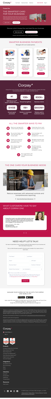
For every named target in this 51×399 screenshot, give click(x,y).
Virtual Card (42, 67)
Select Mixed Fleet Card (8, 350)
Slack (4, 367)
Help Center (5, 384)
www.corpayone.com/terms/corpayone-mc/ (36, 315)
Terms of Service (39, 393)
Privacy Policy (34, 276)
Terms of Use (25, 393)
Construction (6, 375)
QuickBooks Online (7, 363)
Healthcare (5, 377)
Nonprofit (5, 374)
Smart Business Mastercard (9, 355)
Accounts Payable (7, 358)
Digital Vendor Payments (8, 357)
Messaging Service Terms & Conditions (18, 276)
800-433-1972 (40, 2)
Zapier (4, 369)
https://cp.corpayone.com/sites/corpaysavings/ (13, 311)
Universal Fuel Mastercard (9, 353)
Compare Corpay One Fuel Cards (10, 348)
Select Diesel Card (7, 351)
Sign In (45, 2)
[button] (7, 22)
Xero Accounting (6, 365)
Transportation (6, 379)
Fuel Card (8, 68)
